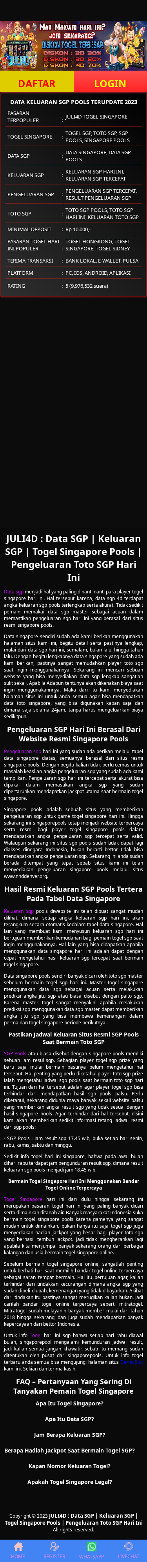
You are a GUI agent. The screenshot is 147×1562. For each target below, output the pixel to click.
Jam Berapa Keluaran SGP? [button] (69, 1434)
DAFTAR (37, 83)
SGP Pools (15, 1053)
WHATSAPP (91, 1556)
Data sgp (14, 591)
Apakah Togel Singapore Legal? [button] (69, 1481)
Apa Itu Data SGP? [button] (69, 1419)
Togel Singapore (23, 1199)
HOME (18, 1556)
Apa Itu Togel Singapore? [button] (69, 1403)
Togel (36, 1335)
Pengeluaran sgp (22, 751)
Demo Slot (131, 1362)
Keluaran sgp (19, 911)
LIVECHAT (129, 1556)
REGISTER (54, 1556)
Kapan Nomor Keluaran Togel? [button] (70, 1466)
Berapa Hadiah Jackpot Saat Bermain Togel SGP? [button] (69, 1450)
